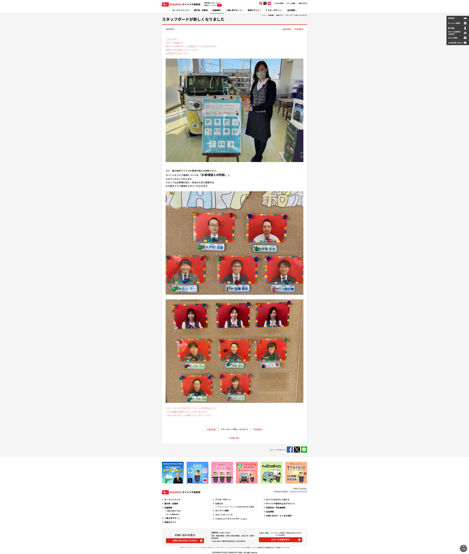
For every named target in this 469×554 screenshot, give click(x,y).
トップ (264, 15)
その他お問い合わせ (455, 43)
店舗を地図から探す (174, 511)
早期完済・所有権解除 (276, 507)
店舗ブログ (279, 15)
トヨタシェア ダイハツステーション (231, 518)
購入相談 (451, 28)
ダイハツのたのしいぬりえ (277, 499)
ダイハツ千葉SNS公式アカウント (280, 503)
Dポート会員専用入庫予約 (454, 33)
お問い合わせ (302, 3)
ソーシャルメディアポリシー (205, 547)
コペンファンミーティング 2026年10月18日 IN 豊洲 (236, 507)
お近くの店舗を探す (280, 539)
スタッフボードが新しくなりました (296, 15)
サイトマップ (233, 547)
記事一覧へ (235, 438)
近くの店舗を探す (173, 514)
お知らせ (219, 503)
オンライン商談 (222, 510)
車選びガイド (253, 10)
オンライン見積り (454, 23)
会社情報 (291, 10)
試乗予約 (451, 18)
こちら (219, 5)
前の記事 (287, 29)
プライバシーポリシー (187, 547)
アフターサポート (273, 10)
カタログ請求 (279, 3)
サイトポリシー (222, 547)
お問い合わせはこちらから (185, 540)
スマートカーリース (224, 514)
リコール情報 (290, 3)
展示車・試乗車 (201, 10)
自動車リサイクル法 (282, 547)
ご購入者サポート (234, 10)
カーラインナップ (180, 10)
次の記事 (298, 29)
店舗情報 (216, 10)
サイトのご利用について (247, 547)
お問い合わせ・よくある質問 (278, 515)
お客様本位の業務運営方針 (265, 547)
